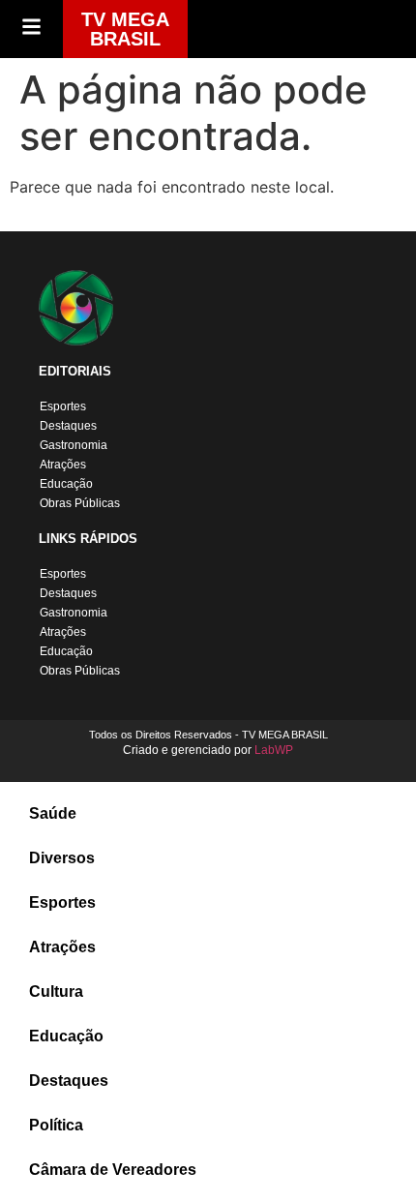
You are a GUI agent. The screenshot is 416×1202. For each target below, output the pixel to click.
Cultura (56, 991)
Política (56, 1125)
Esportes (63, 406)
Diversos (62, 858)
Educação (66, 484)
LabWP (273, 750)
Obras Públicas (80, 503)
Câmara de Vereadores (112, 1169)
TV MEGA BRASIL (125, 29)
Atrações (63, 464)
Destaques (68, 426)
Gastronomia (73, 445)
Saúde (52, 813)
